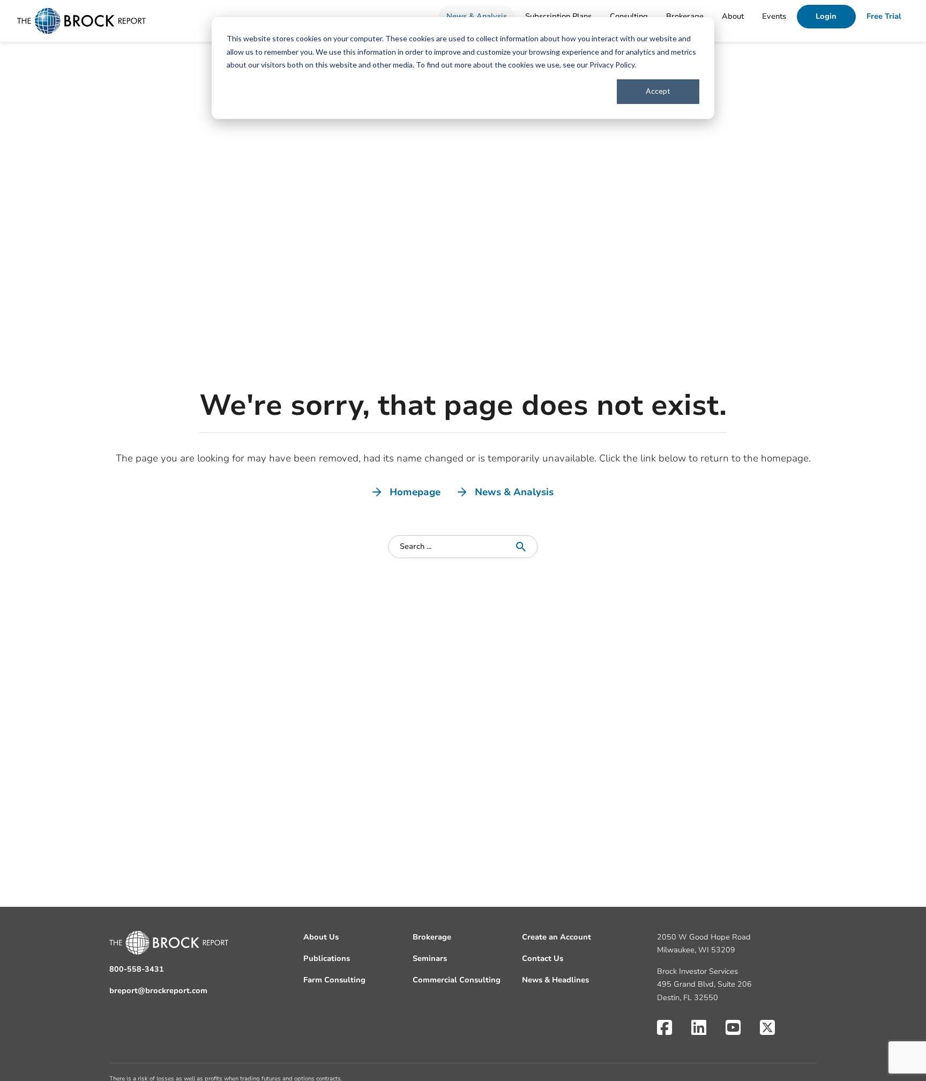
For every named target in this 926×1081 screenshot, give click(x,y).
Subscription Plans (558, 16)
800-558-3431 (136, 969)
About (733, 16)
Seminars (430, 958)
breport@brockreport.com (158, 991)
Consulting (629, 16)
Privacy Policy (611, 64)
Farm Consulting (334, 980)
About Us (321, 937)
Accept (658, 90)
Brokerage (685, 16)
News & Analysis (476, 16)
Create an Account (556, 937)
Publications (326, 958)
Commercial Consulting (457, 980)
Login (826, 16)
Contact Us (542, 958)
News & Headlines (555, 980)
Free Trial (884, 16)
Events (774, 16)
